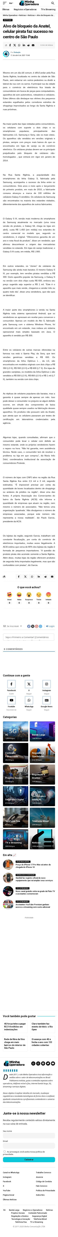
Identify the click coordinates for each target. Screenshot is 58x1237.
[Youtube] (11, 703)
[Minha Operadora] (29, 3)
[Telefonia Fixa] (15, 818)
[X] (29, 687)
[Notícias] (42, 839)
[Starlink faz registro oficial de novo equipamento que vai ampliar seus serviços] (8, 878)
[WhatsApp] (29, 703)
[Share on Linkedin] (24, 45)
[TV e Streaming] (15, 839)
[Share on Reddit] (28, 45)
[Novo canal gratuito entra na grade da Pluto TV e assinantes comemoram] (8, 891)
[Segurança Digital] (15, 796)
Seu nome (7, 1131)
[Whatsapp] (33, 1063)
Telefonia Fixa (12, 821)
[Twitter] (48, 1063)
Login (51, 626)
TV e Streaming (13, 842)
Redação (17, 52)
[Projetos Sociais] (15, 775)
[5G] (15, 731)
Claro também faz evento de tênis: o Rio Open (42, 1027)
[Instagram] (46, 687)
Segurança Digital (14, 799)
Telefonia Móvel (40, 821)
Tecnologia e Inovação (26, 875)
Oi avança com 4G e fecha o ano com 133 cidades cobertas (42, 1042)
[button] (5, 3)
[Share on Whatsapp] (19, 45)
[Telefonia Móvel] (42, 818)
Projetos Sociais (13, 778)
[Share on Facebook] (10, 45)
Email (5, 1141)
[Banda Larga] (42, 731)
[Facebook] (11, 687)
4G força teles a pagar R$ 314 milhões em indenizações (15, 1027)
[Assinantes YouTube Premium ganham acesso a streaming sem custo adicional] (8, 904)
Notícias (7, 20)
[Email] (33, 45)
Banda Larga (38, 734)
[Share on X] (14, 45)
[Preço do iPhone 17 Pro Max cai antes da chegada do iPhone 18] (8, 864)
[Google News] (46, 703)
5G (6, 734)
